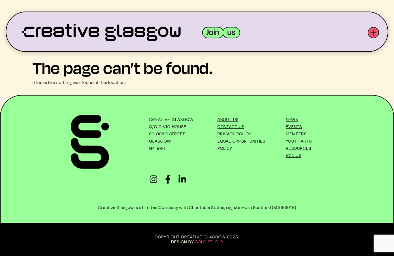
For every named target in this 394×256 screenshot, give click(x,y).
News (292, 119)
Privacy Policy (234, 133)
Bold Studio (209, 241)
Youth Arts (299, 141)
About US (228, 119)
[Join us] (221, 32)
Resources (298, 148)
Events (294, 126)
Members (296, 133)
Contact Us (230, 126)
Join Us (293, 155)
